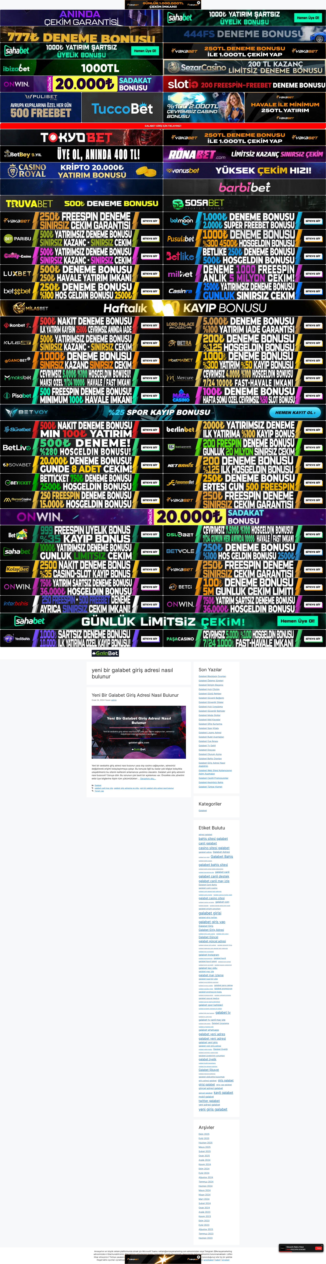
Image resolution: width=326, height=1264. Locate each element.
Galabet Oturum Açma (210, 754)
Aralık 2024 (204, 1160)
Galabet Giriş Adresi (211, 929)
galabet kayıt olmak (224, 962)
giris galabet (226, 1080)
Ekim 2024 (204, 1168)
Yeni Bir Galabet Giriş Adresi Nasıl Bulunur (135, 695)
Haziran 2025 (205, 1142)
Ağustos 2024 (206, 1177)
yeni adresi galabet (209, 1104)
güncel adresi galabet (211, 1088)
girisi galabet (207, 1084)
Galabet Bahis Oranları (210, 758)
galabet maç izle (206, 971)
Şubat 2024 (205, 1203)
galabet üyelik (207, 1059)
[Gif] (163, 308)
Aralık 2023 (204, 1212)
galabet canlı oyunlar (205, 895)
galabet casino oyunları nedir (222, 895)
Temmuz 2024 (206, 1181)
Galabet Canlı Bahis (208, 885)
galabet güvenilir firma (224, 945)
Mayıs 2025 (204, 1147)
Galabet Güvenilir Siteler (211, 702)
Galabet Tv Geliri (207, 745)
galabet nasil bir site (208, 979)
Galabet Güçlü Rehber (210, 693)
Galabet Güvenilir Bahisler (212, 711)
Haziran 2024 (206, 1186)
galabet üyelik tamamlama (207, 1063)
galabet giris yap (212, 922)
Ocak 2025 (204, 1155)
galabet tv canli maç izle (212, 1019)
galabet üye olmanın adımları (208, 1066)
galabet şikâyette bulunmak (212, 1077)
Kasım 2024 (205, 1164)
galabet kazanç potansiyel (223, 965)
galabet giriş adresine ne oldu (126, 788)
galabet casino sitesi (212, 898)
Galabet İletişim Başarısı (211, 685)
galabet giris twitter (208, 917)
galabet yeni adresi (212, 1038)
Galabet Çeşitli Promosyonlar (213, 778)
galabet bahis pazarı (205, 861)
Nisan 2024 (204, 1194)
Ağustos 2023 (206, 1229)
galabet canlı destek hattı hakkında (210, 891)
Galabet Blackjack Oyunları (212, 676)
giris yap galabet (224, 1085)
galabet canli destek (214, 876)
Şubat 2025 (205, 1151)
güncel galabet (206, 1093)
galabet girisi (210, 913)
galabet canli (222, 872)
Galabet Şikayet (209, 1069)
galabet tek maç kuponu (206, 1013)
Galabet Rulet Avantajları (211, 737)
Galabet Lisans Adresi (210, 732)
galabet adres (205, 852)
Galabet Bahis (222, 856)
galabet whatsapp (209, 1029)
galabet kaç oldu (208, 968)
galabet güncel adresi (212, 941)
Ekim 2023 (204, 1220)
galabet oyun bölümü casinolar (208, 982)
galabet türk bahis (204, 1023)
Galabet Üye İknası (208, 741)
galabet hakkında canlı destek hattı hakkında (213, 948)
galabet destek (203, 905)
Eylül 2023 (204, 1225)
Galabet (98, 785)
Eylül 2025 (204, 1138)
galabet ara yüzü (204, 857)
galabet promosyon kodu (210, 992)
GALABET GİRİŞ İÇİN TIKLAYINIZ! (163, 126)
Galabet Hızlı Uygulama (211, 706)
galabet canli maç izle (104, 788)
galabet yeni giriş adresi (210, 1046)
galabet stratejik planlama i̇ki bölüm (210, 1009)
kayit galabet (223, 1092)
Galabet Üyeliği (220, 1049)
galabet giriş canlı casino (207, 934)
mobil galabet (206, 1096)
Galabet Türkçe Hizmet (210, 786)
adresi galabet (205, 834)
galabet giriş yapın (222, 934)
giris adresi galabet (208, 1080)
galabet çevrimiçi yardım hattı (208, 1052)
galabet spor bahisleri (211, 1005)
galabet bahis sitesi (213, 865)
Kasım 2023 (205, 1216)
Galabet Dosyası (207, 750)
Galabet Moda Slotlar (209, 715)
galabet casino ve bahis (206, 902)
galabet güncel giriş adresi (207, 945)
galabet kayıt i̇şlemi (208, 961)
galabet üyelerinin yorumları (212, 1055)
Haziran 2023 (206, 1238)
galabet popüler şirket (206, 989)
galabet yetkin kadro (205, 1049)
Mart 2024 (204, 1199)
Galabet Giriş (206, 926)
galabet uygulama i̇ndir (206, 1027)
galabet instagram (209, 954)
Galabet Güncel (208, 937)
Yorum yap (99, 791)
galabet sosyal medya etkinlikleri (209, 1002)
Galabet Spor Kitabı (209, 728)
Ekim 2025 (204, 1134)
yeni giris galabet (213, 1109)
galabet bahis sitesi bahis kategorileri (211, 869)
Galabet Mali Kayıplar (209, 719)
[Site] (81, 220)
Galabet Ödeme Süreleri (211, 680)
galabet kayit (220, 958)
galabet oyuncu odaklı (206, 985)
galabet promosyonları (206, 995)
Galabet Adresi (221, 852)
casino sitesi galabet (214, 848)
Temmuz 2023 (206, 1233)
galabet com (222, 901)
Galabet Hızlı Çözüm (209, 689)
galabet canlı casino (208, 888)
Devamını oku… (148, 778)
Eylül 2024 (204, 1173)
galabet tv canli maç (205, 1017)
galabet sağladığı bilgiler (222, 995)
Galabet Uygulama (220, 1023)
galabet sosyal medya (209, 998)
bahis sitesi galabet (213, 839)
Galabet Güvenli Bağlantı (211, 698)
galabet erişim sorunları (210, 908)
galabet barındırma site (206, 872)
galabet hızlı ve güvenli (206, 951)
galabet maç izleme (211, 975)
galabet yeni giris (208, 1042)
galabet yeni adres (212, 1034)
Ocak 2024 (204, 1207)
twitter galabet (209, 1101)
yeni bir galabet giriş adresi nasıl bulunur (157, 788)
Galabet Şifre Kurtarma (210, 724)
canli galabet (208, 843)
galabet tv (223, 1012)
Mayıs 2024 (205, 1190)
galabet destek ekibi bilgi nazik (220, 905)
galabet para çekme (223, 985)
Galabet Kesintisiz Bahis (211, 782)
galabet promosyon (223, 988)
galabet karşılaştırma (205, 958)
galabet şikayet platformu (207, 1074)
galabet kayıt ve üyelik (206, 965)
